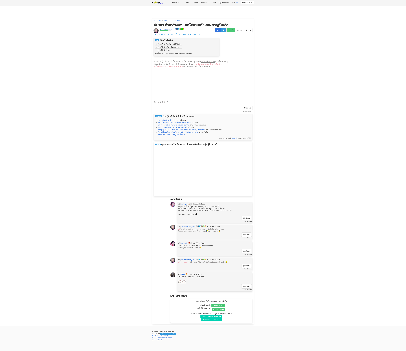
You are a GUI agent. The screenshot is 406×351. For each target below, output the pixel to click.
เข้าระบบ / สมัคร (247, 2)
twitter (173, 334)
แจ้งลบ (248, 108)
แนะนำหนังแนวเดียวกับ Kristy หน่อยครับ (173, 127)
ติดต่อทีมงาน (157, 340)
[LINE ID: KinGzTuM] (182, 29)
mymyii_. (184, 204)
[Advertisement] (203, 83)
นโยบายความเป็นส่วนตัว (161, 336)
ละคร (196, 3)
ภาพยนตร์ (176, 3)
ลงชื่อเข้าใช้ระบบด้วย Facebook (212, 316)
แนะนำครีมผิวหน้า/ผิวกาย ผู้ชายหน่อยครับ (173, 125)
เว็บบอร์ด (204, 3)
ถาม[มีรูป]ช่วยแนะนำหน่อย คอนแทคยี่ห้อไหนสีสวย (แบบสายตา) (181, 130)
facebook (165, 334)
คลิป (214, 3)
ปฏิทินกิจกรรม (224, 3)
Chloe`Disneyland (167, 29)
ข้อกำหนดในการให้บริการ (162, 338)
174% (183, 274)
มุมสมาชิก (235, 138)
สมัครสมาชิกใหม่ (217, 309)
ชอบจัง (230, 30)
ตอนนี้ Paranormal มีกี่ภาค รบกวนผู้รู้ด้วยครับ (174, 122)
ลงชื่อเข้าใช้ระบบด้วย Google (212, 320)
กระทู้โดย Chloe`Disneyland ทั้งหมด (171, 135)
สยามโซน (157, 21)
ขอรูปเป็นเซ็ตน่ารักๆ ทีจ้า (167, 120)
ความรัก (177, 21)
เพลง (187, 3)
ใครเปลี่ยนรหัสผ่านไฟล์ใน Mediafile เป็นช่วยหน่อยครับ (178, 132)
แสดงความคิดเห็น (244, 30)
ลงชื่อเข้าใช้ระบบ (217, 306)
